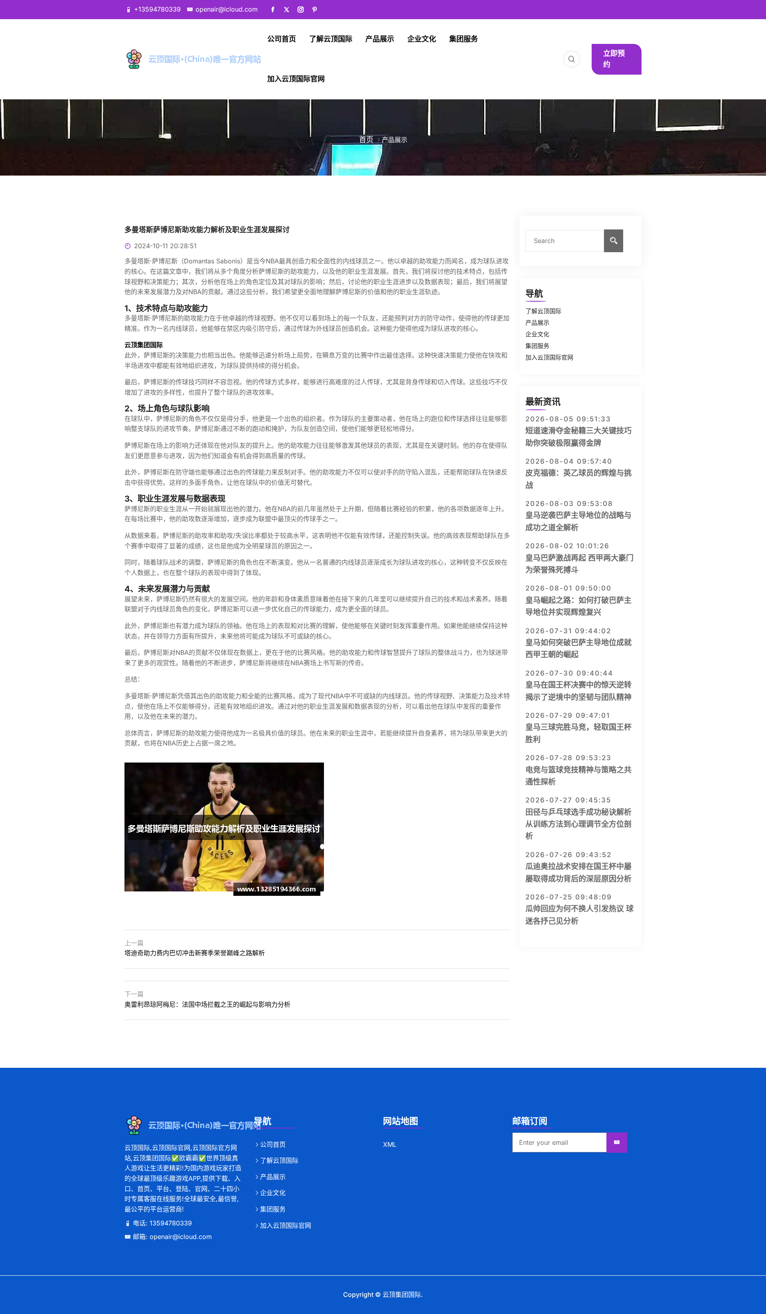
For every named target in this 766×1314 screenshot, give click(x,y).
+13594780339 (157, 9)
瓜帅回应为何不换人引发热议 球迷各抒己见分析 (579, 914)
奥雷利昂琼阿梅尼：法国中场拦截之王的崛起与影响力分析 (207, 1004)
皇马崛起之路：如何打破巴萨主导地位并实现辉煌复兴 (578, 606)
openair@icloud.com (226, 9)
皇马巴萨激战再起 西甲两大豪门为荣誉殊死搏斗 (579, 564)
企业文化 (421, 39)
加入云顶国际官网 (296, 79)
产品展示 (379, 39)
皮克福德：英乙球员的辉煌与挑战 (578, 479)
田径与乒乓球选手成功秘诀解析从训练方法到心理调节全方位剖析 (578, 824)
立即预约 (614, 59)
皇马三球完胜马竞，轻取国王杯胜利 (578, 733)
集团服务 (463, 39)
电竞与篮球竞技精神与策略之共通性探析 (578, 775)
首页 (366, 139)
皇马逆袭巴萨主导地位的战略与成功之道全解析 (578, 521)
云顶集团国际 (402, 1294)
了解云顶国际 (330, 39)
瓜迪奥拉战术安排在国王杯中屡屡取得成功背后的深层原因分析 (578, 872)
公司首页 (281, 39)
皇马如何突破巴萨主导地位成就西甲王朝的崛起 (578, 648)
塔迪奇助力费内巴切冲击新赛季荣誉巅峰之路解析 (194, 953)
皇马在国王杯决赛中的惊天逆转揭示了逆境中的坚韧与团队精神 (578, 690)
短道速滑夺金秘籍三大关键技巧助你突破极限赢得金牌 (578, 436)
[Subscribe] (616, 1142)
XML (390, 1144)
